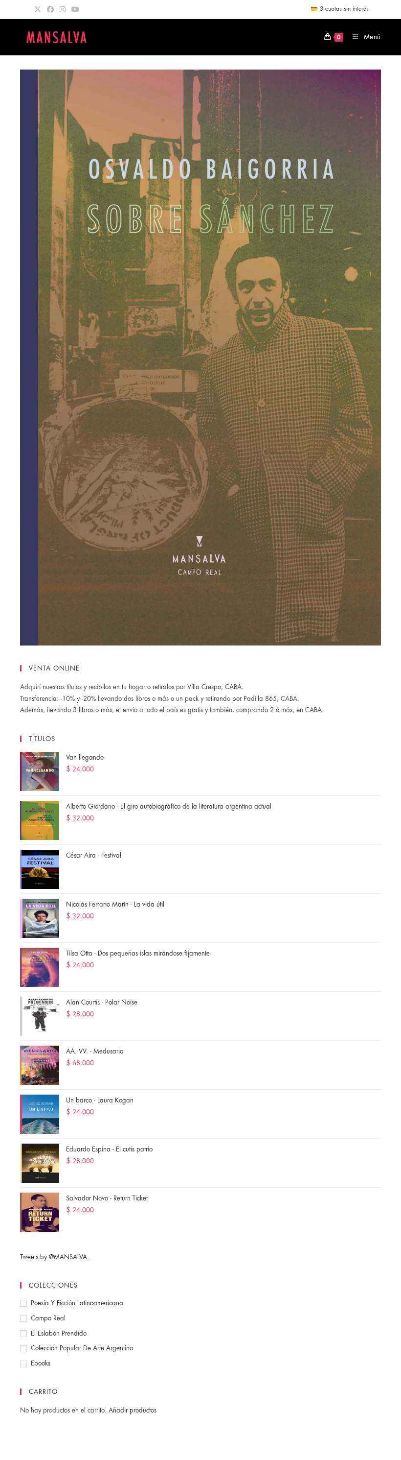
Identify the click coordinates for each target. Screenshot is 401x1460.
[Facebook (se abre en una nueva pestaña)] (50, 9)
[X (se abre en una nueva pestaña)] (39, 9)
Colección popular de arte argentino (82, 1348)
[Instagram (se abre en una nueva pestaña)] (62, 9)
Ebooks (40, 1363)
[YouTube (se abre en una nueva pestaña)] (75, 9)
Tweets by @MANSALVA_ (55, 1257)
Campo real (48, 1318)
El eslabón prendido (59, 1333)
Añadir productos (132, 1410)
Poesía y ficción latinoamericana (77, 1303)
